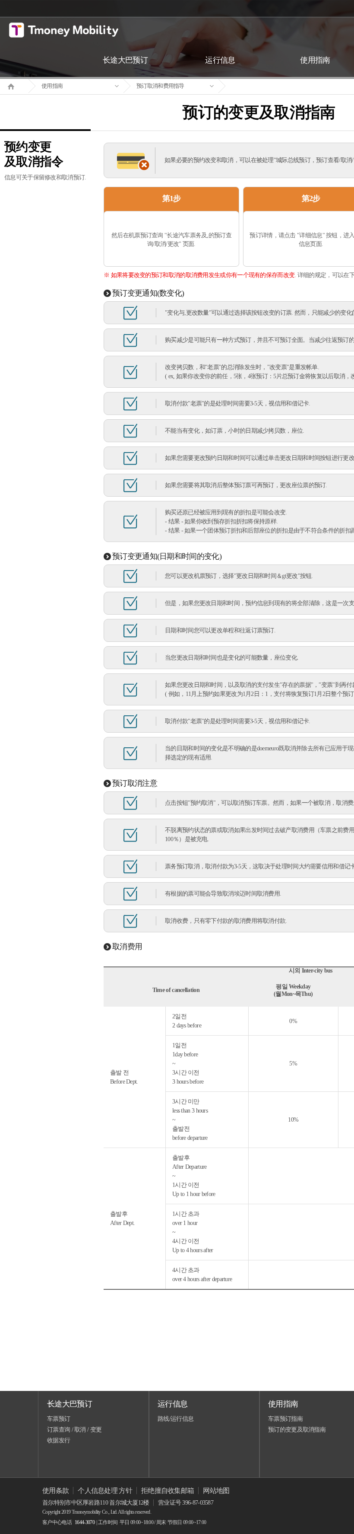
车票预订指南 (285, 1419)
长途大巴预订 (69, 1404)
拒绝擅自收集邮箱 (167, 1490)
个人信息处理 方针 (105, 1490)
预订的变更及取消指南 (297, 1429)
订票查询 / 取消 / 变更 (74, 1429)
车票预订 (58, 1419)
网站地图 (216, 1490)
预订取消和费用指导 (160, 86)
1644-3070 (85, 1522)
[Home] (14, 85)
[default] (265, 86)
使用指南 (52, 86)
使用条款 (55, 1490)
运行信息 (172, 1404)
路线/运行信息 (175, 1419)
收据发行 (58, 1440)
